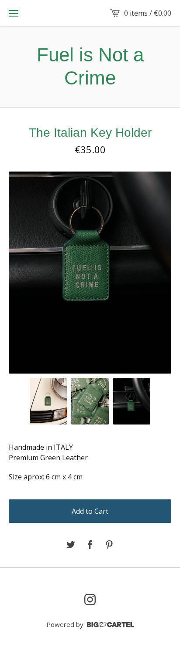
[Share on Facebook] (90, 545)
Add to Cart (90, 511)
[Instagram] (90, 599)
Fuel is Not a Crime (90, 66)
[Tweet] (70, 545)
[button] (13, 13)
